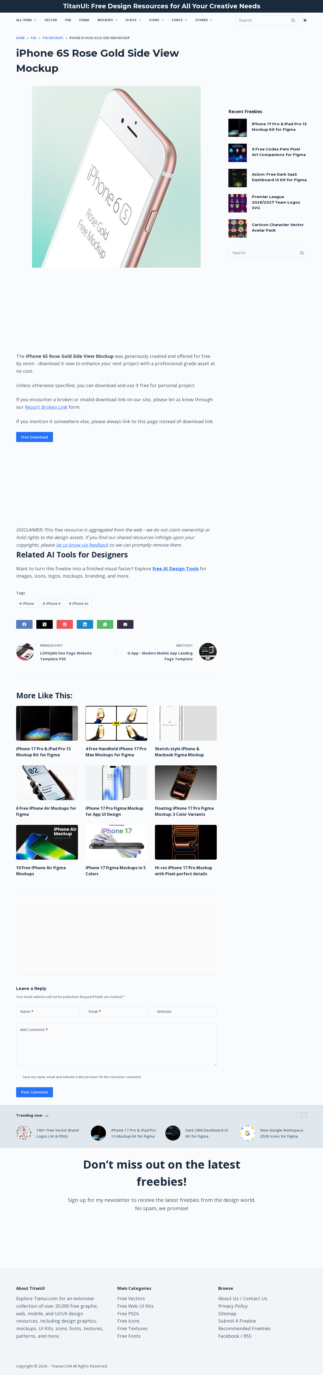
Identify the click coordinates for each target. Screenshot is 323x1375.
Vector (51, 20)
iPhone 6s (79, 603)
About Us (228, 1298)
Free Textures (132, 1328)
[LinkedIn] (85, 624)
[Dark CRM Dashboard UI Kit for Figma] (172, 1133)
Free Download (34, 437)
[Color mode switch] (305, 20)
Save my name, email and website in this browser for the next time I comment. (81, 1077)
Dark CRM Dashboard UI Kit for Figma (206, 1133)
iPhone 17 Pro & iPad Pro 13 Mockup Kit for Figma (133, 1133)
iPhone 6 (52, 603)
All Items (24, 20)
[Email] (125, 624)
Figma (84, 20)
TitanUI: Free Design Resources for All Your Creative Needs (161, 6)
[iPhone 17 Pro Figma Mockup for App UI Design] (116, 782)
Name (26, 1011)
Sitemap (227, 1313)
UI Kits (130, 20)
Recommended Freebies (244, 1328)
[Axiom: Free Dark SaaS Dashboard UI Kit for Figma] (237, 178)
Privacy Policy (233, 1306)
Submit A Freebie (237, 1321)
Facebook (228, 1336)
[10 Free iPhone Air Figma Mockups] (47, 842)
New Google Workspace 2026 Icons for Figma (281, 1133)
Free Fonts (129, 1336)
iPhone (26, 603)
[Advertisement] (116, 309)
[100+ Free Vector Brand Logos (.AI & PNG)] (23, 1133)
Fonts (177, 20)
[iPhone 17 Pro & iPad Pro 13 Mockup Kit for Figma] (47, 723)
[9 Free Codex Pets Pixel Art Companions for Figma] (237, 153)
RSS (247, 1336)
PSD (68, 20)
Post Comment (34, 1092)
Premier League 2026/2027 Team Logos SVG (276, 202)
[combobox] (263, 253)
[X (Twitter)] (44, 624)
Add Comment (34, 1029)
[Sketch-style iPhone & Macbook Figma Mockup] (186, 723)
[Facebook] (24, 624)
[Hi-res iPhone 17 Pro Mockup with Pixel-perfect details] (186, 842)
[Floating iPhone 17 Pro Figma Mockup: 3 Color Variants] (186, 782)
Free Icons (128, 1321)
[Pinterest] (65, 624)
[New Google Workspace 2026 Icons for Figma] (247, 1133)
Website (164, 1011)
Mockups (105, 20)
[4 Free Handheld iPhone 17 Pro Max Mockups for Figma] (116, 723)
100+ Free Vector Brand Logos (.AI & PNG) (57, 1133)
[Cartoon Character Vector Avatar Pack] (237, 228)
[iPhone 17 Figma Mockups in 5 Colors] (116, 842)
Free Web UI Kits (135, 1306)
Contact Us (255, 1298)
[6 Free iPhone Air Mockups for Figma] (47, 782)
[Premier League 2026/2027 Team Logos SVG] (237, 203)
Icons (154, 20)
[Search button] (293, 20)
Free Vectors (131, 1298)
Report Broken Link (46, 407)
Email (95, 1011)
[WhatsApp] (105, 624)
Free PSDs (128, 1313)
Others (201, 20)
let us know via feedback (82, 545)
